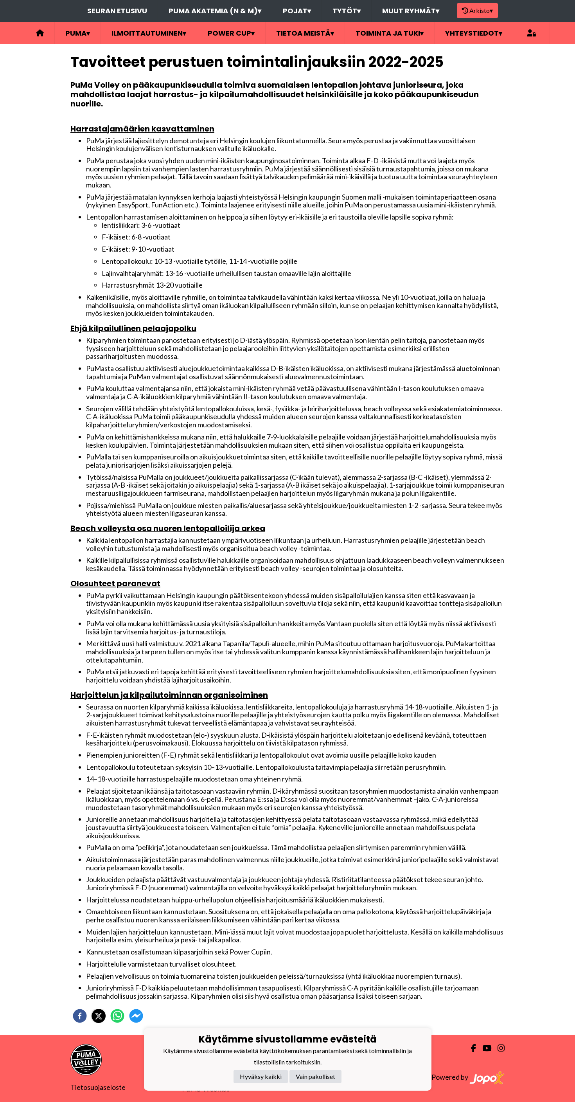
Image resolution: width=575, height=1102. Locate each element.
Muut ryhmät (410, 11)
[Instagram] (498, 1048)
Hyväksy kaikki (261, 1076)
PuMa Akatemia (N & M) (215, 11)
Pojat (297, 11)
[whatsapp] (117, 1016)
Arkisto (481, 10)
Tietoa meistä (305, 33)
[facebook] (80, 1016)
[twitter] (99, 1016)
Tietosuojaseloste (98, 1087)
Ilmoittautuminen (148, 33)
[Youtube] (483, 1048)
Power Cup (231, 33)
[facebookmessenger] (136, 1016)
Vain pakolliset (315, 1076)
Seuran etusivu (117, 11)
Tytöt (346, 11)
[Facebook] (470, 1048)
